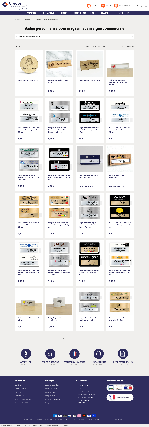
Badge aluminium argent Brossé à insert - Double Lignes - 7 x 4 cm (87, 225)
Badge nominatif (51, 392)
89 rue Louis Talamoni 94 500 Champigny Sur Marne (85, 400)
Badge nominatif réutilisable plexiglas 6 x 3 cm (89, 176)
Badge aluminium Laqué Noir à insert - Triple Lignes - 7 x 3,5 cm (59, 177)
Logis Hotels (124, 13)
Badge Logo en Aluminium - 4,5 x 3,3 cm (58, 319)
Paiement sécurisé (21, 396)
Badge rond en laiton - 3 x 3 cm (28, 81)
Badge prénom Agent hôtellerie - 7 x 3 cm (116, 319)
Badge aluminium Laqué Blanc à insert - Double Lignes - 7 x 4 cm (29, 272)
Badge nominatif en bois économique (117, 176)
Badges (64, 13)
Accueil (17, 19)
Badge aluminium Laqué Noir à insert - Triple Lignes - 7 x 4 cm (90, 272)
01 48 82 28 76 (83, 385)
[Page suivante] (85, 338)
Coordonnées (89, 419)
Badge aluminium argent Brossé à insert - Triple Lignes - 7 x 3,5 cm (29, 177)
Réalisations (106, 13)
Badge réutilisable (51, 388)
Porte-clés (31, 13)
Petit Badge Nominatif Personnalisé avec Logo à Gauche (118, 82)
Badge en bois (50, 396)
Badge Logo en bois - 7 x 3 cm (89, 80)
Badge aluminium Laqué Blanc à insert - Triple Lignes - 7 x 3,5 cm (29, 130)
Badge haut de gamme (53, 399)
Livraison (18, 385)
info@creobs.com (84, 389)
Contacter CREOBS (21, 403)
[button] (137, 5)
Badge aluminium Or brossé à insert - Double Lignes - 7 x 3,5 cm (28, 225)
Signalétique (48, 13)
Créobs (32, 419)
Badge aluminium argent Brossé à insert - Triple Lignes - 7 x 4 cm (59, 272)
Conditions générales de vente (104, 419)
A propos (18, 392)
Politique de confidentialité (62, 419)
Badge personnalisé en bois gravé (58, 81)
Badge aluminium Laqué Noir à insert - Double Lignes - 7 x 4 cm (120, 225)
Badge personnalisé (52, 385)
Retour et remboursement (23, 399)
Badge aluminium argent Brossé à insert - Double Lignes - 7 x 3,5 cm (57, 130)
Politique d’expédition (78, 419)
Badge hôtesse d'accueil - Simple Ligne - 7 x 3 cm (88, 319)
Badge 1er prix (50, 403)
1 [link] (63, 338)
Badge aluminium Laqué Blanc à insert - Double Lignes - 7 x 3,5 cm (119, 130)
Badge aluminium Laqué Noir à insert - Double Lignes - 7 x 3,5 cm (90, 130)
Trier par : (88, 46)
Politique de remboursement (44, 419)
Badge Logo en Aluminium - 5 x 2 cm (28, 319)
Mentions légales (20, 388)
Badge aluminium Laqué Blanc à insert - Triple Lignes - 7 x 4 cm (119, 272)
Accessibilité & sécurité (84, 13)
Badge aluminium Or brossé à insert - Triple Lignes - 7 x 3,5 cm (59, 225)
